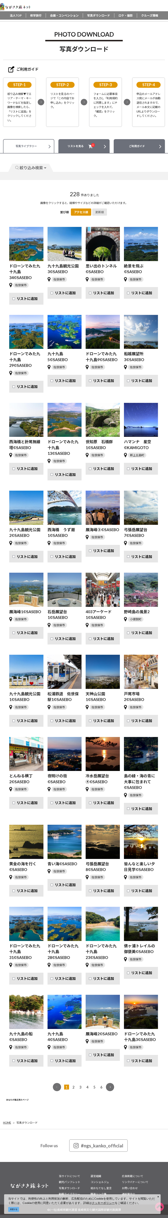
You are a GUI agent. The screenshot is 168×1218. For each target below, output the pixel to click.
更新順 (99, 212)
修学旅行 (36, 15)
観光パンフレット (69, 1182)
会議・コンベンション (64, 15)
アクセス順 (81, 212)
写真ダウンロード (98, 15)
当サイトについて (69, 1176)
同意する (13, 1209)
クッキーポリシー (103, 1202)
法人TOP (16, 15)
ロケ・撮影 (125, 15)
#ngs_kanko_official (102, 1145)
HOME (7, 1122)
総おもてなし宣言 (101, 1188)
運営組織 (96, 1176)
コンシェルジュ (100, 1182)
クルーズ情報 (149, 15)
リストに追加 (27, 298)
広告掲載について (132, 1176)
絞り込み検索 (31, 167)
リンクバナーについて (135, 1182)
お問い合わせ (130, 1188)
